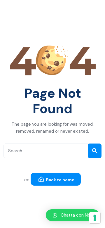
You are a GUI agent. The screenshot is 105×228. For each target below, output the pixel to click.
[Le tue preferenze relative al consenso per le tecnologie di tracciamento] (94, 217)
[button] (72, 215)
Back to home (59, 179)
